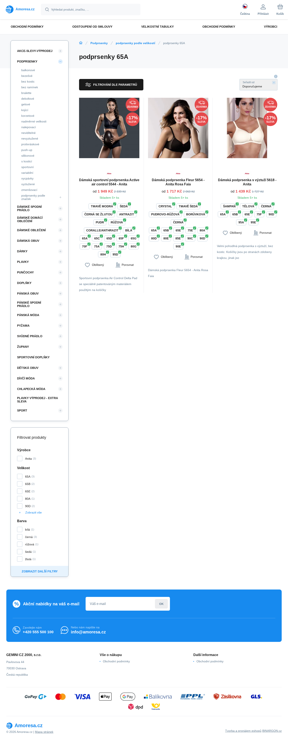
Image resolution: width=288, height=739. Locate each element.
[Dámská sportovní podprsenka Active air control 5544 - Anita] (109, 128)
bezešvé (26, 75)
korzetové (27, 115)
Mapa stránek (44, 732)
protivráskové (30, 144)
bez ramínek (29, 87)
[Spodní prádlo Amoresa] (80, 43)
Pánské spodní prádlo (29, 304)
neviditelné (28, 132)
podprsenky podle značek (33, 197)
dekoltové (27, 98)
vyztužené (28, 184)
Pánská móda (28, 315)
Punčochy (25, 272)
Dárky (22, 251)
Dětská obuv (27, 368)
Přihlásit (161, 604)
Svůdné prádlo (29, 336)
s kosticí (26, 161)
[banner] (20, 9)
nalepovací (28, 127)
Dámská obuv (28, 240)
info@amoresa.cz (88, 632)
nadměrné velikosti (33, 121)
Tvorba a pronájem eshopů (243, 730)
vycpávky (27, 178)
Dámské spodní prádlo (29, 208)
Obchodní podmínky (116, 661)
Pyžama (23, 325)
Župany (23, 346)
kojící (24, 110)
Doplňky (24, 283)
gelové (25, 104)
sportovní (27, 167)
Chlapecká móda (31, 389)
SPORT (22, 410)
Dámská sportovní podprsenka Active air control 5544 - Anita (109, 182)
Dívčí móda (26, 378)
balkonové (28, 70)
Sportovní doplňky (33, 357)
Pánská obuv (28, 293)
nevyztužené (29, 138)
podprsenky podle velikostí (135, 43)
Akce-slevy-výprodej (34, 51)
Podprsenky (99, 43)
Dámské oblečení (31, 230)
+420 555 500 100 (38, 632)
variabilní (27, 172)
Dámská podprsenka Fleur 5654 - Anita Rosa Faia (178, 182)
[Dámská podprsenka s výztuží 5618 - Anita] (247, 128)
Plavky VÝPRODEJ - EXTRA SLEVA (37, 399)
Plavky (23, 262)
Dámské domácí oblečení (30, 219)
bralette (26, 93)
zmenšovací (29, 190)
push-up (26, 150)
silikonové (27, 155)
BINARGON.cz (272, 730)
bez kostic (28, 81)
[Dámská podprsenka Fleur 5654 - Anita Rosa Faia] (178, 128)
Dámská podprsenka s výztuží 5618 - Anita (247, 182)
